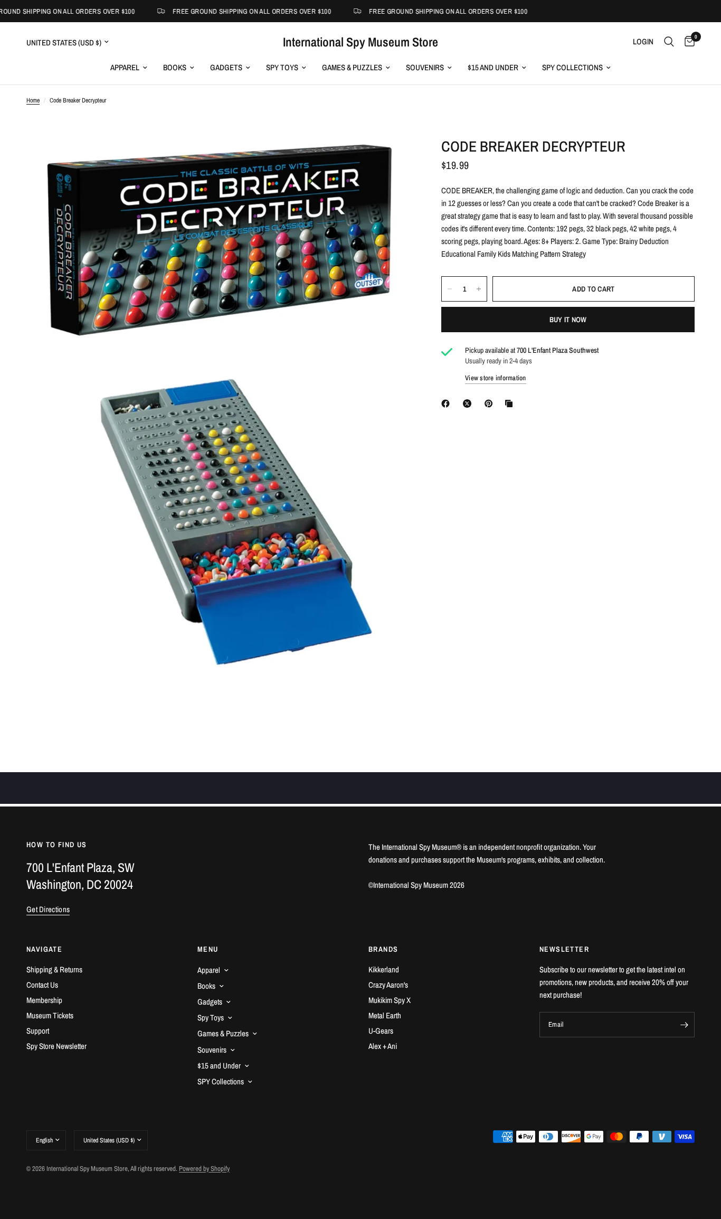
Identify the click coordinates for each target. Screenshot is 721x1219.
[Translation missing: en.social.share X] (469, 403)
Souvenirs (425, 67)
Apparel (124, 67)
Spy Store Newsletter (56, 1046)
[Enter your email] (684, 1024)
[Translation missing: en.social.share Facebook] (447, 403)
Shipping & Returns (54, 969)
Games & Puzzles (352, 67)
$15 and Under (493, 67)
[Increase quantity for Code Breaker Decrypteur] (479, 289)
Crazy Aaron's (388, 984)
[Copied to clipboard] (511, 403)
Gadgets (226, 67)
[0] (687, 41)
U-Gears (380, 1030)
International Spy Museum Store (360, 41)
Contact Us (42, 984)
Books (174, 67)
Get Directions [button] (48, 909)
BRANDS (383, 949)
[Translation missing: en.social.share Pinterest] (491, 403)
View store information (495, 377)
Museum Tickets (49, 1015)
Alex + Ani (382, 1046)
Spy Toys (282, 67)
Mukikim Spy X (389, 1000)
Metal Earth (384, 1015)
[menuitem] (128, 67)
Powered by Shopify (204, 1168)
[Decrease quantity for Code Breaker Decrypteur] (450, 289)
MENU (208, 949)
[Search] (669, 41)
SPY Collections (572, 67)
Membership (44, 1000)
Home (33, 100)
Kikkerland (383, 969)
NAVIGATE (44, 949)
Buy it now (568, 319)
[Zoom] (387, 159)
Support (37, 1030)
